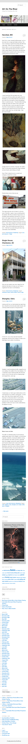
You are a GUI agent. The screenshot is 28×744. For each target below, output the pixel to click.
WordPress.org (5, 735)
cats (21, 570)
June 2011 (4, 683)
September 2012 (6, 658)
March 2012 (5, 668)
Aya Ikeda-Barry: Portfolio (8, 718)
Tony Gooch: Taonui (7, 724)
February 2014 (5, 642)
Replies (7, 506)
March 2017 (5, 625)
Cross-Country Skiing (12, 573)
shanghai (14, 504)
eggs (7, 575)
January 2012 (5, 671)
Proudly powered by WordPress (14, 741)
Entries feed (5, 732)
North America (9, 232)
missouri (6, 234)
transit (23, 581)
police (6, 579)
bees (12, 569)
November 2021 (5, 616)
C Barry (4, 697)
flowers (15, 575)
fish (13, 575)
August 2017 (5, 624)
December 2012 (5, 653)
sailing (21, 579)
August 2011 (5, 679)
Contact (15, 24)
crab (5, 572)
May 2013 (4, 648)
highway (7, 504)
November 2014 (5, 637)
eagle (24, 572)
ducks (21, 572)
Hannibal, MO (7, 35)
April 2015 (4, 632)
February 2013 (5, 652)
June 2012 (4, 663)
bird (16, 570)
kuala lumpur (13, 577)
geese (22, 575)
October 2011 (5, 676)
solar (3, 581)
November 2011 (5, 674)
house (8, 292)
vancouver (7, 583)
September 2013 (6, 645)
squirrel (10, 581)
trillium (3, 583)
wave (3, 506)
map (21, 577)
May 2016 (4, 627)
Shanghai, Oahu (8, 298)
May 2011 (4, 684)
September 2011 (6, 678)
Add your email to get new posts (9, 589)
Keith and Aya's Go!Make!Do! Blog (10, 719)
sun (13, 581)
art (2, 570)
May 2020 (4, 619)
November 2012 (5, 655)
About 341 (9, 24)
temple (20, 504)
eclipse (4, 575)
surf (17, 504)
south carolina (13, 292)
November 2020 (5, 617)
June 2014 (4, 640)
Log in (3, 730)
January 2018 (5, 622)
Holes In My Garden (7, 607)
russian (15, 579)
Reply (10, 234)
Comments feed (6, 733)
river (12, 579)
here (19, 562)
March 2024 (5, 614)
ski (24, 579)
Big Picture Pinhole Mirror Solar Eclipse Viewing (14, 600)
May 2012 (4, 665)
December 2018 (5, 620)
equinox (10, 575)
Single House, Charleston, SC (8, 241)
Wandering (15, 232)
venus (11, 583)
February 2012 (5, 670)
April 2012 (4, 666)
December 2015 (5, 629)
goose (3, 577)
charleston (4, 292)
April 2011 (4, 686)
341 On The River (9, 9)
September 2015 (6, 630)
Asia (7, 503)
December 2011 (5, 673)
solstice (7, 581)
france (19, 575)
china (3, 504)
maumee (24, 577)
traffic (23, 504)
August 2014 (5, 638)
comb (3, 572)
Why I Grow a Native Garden (9, 608)
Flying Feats (5, 605)
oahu (10, 504)
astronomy (7, 570)
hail (3, 234)
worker (14, 583)
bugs (19, 570)
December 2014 (5, 635)
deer (19, 573)
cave (23, 232)
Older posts (5, 511)
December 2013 (5, 643)
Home (3, 24)
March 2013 (5, 650)
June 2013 (4, 647)
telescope (16, 581)
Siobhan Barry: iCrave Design (9, 723)
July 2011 (4, 681)
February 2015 (5, 634)
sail (18, 579)
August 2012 (5, 660)
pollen (9, 579)
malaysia (18, 577)
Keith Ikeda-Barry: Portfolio (8, 721)
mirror (3, 579)
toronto (20, 581)
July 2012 (4, 661)
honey (7, 577)
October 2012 (5, 656)
